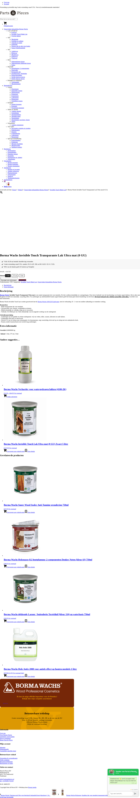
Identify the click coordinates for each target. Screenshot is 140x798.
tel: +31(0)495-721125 (7, 781)
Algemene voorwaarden (7, 737)
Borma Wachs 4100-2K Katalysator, (49, 301)
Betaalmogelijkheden (6, 762)
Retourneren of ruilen (6, 763)
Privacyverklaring (5, 738)
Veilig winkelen (4, 760)
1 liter (8, 275)
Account (6, 4)
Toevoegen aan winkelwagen (8, 280)
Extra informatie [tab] (9, 287)
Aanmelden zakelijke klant (8, 751)
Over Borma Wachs (6, 735)
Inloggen (2, 747)
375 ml (15, 275)
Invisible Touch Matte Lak (29, 282)
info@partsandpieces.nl (7, 779)
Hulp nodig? (22, 280)
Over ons (6, 2)
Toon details (31, 451)
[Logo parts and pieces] (14, 17)
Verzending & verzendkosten (8, 758)
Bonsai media (32, 787)
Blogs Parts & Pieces (6, 740)
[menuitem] (72, 2)
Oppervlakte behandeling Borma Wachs (50, 282)
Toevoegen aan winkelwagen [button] (16, 451)
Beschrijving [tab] (7, 285)
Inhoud (2, 275)
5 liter (22, 275)
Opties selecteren (12, 397)
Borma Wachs (4, 295)
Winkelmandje (4, 749)
